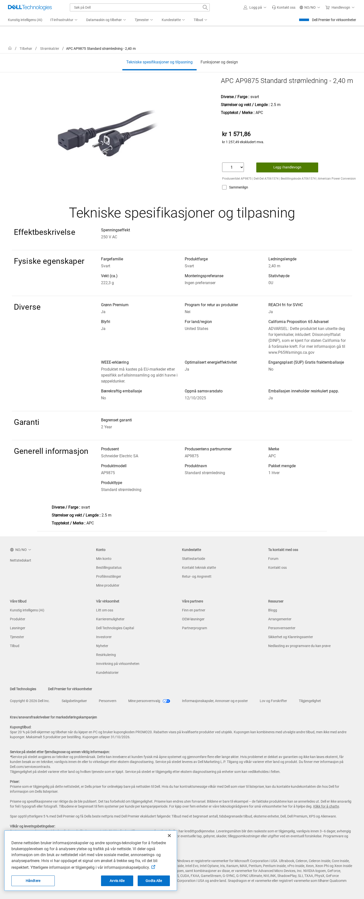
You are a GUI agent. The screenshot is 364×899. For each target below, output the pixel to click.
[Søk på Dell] (205, 7)
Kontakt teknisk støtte (199, 568)
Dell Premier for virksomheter (334, 20)
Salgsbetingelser (74, 701)
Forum (273, 559)
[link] (283, 7)
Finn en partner (193, 610)
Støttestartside (193, 559)
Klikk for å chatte (326, 806)
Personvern (107, 701)
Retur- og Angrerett (196, 576)
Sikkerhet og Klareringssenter (290, 637)
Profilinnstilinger (108, 576)
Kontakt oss (277, 568)
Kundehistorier (107, 673)
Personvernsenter (281, 628)
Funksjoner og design (219, 62)
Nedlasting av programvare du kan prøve (299, 646)
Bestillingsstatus (109, 568)
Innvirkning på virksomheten (117, 664)
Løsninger (17, 628)
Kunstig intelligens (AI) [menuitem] (25, 20)
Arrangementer (279, 619)
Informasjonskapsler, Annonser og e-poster (215, 701)
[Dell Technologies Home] (30, 7)
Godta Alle (154, 881)
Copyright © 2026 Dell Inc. (30, 701)
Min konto (103, 559)
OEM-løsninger (193, 619)
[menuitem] (64, 20)
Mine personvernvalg (144, 701)
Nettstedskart (20, 560)
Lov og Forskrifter (273, 701)
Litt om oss (104, 610)
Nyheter (102, 646)
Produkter (17, 619)
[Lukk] (169, 835)
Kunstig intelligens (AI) (27, 610)
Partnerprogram (194, 628)
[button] (255, 7)
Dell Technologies (23, 689)
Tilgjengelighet (310, 701)
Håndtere (33, 881)
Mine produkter (107, 585)
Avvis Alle (117, 881)
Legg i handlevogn (287, 167)
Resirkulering (106, 655)
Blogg (272, 610)
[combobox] (140, 7)
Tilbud (14, 646)
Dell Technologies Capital (115, 628)
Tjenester (17, 637)
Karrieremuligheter (110, 619)
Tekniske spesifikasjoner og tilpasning (159, 62)
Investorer (104, 637)
